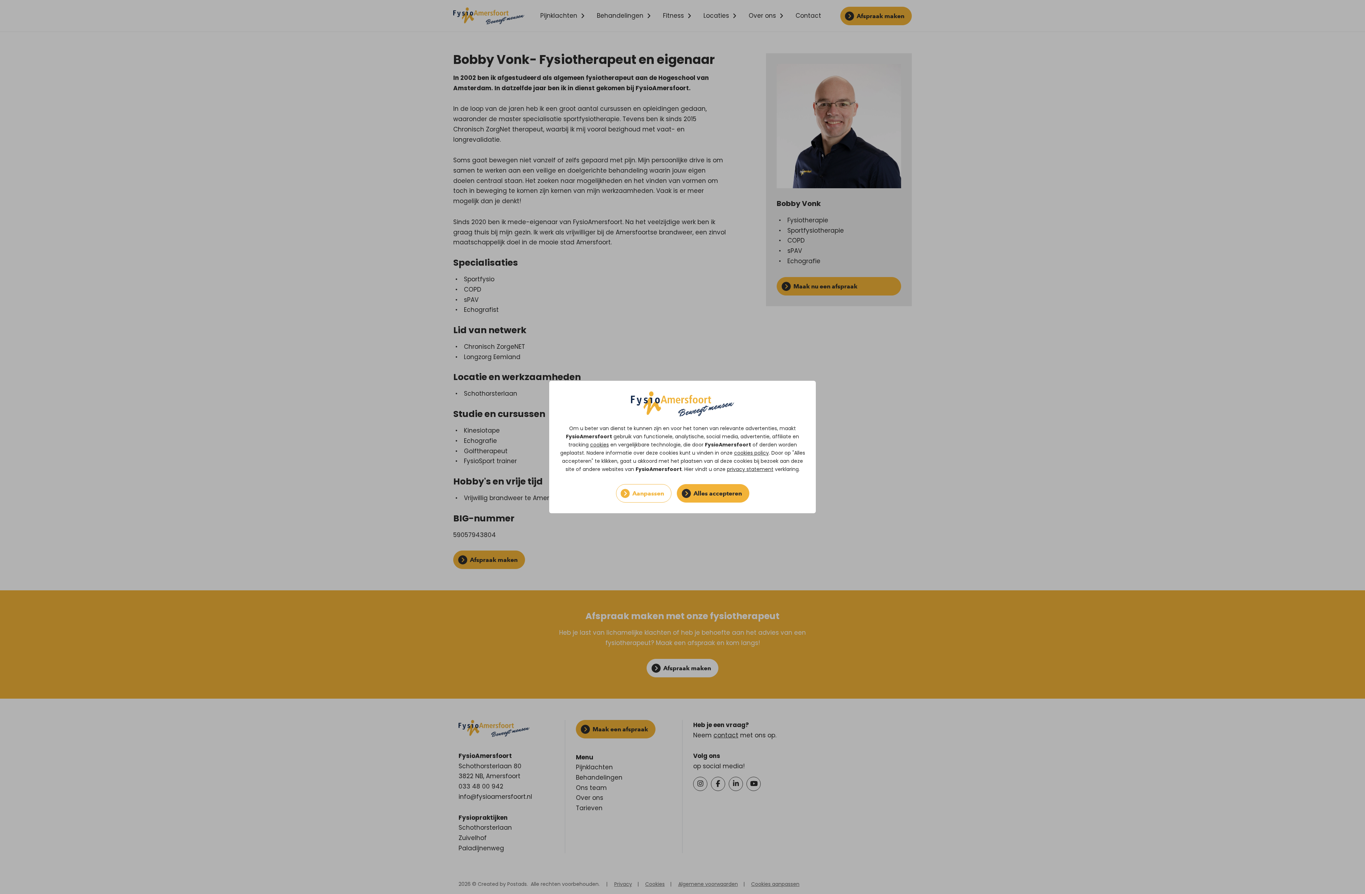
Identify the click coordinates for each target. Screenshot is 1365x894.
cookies (599, 444)
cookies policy (751, 452)
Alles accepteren (718, 493)
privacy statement (750, 469)
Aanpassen (648, 493)
